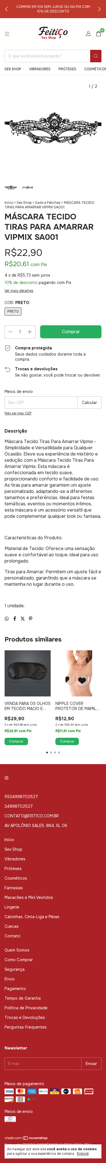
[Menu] (7, 34)
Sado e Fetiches (47, 202)
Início (9, 202)
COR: (17, 302)
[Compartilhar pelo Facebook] (15, 619)
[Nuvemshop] (26, 1139)
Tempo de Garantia (23, 998)
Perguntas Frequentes (26, 1027)
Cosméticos (16, 878)
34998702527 (19, 806)
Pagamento (15, 988)
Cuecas (12, 926)
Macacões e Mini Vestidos (29, 897)
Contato (12, 935)
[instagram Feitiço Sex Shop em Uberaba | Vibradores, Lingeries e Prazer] (6, 778)
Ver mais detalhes (19, 290)
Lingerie (12, 907)
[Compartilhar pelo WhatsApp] (7, 619)
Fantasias (14, 887)
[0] (98, 34)
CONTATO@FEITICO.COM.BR (32, 815)
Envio (10, 979)
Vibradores (40, 69)
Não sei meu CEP (18, 413)
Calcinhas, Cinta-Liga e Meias (32, 916)
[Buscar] (95, 56)
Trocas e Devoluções (25, 1017)
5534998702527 (21, 796)
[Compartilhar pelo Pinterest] (30, 619)
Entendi (83, 1154)
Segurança (15, 969)
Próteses (67, 69)
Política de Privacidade (26, 1007)
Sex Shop (13, 69)
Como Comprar (19, 959)
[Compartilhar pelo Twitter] (23, 619)
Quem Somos (17, 950)
